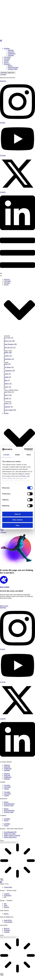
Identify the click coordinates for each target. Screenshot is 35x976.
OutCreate (7, 767)
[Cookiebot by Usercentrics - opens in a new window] (25, 449)
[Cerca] (2, 879)
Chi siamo (7, 785)
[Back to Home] (4, 583)
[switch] (30, 493)
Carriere (6, 789)
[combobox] (9, 842)
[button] (17, 274)
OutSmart (7, 770)
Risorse (6, 802)
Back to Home (4, 587)
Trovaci (6, 820)
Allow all (17, 514)
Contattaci (7, 818)
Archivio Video (8, 805)
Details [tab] (17, 454)
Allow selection (17, 520)
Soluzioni (7, 765)
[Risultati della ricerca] (17, 860)
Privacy (23, 476)
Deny (17, 525)
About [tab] (29, 454)
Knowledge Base (9, 804)
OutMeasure (7, 768)
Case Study (7, 787)
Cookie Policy (7, 478)
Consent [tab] (6, 454)
